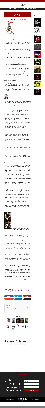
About (10, 8)
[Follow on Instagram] (21, 374)
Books (15, 8)
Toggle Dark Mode (10, 399)
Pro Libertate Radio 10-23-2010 (22, 348)
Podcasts (19, 8)
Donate (27, 8)
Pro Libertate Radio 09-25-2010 (22, 363)
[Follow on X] (20, 374)
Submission (34, 8)
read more (22, 351)
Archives (23, 8)
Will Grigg (16, 15)
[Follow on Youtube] (25, 374)
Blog (31, 8)
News (12, 8)
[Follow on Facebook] (23, 374)
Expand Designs (37, 399)
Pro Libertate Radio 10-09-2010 (22, 355)
